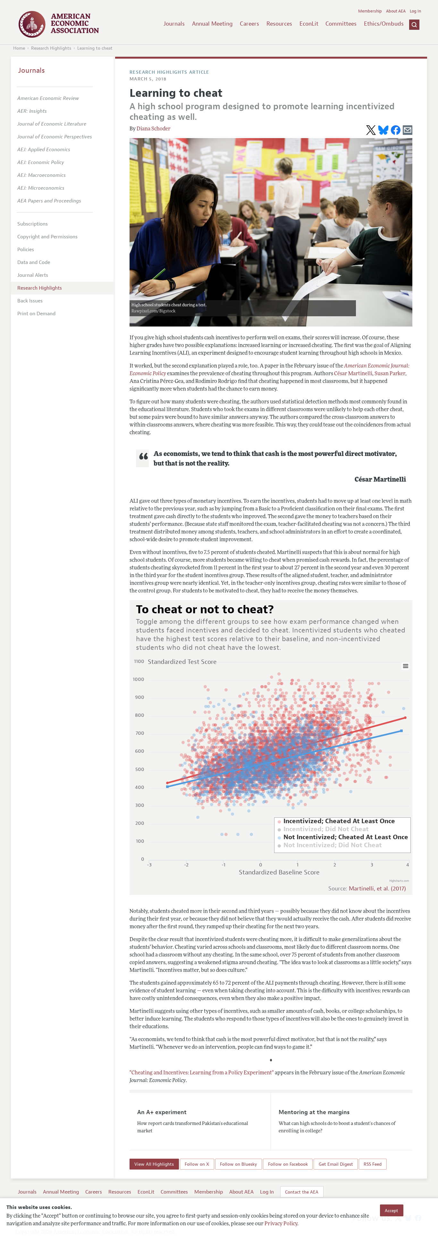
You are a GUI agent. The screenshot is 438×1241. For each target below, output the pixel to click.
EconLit (308, 23)
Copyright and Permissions (47, 237)
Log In (415, 11)
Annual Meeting (212, 23)
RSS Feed (373, 1164)
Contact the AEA (301, 1192)
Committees (341, 23)
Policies (25, 249)
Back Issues (30, 301)
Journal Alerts (32, 275)
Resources (279, 23)
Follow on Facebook (288, 1164)
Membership (370, 11)
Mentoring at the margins (314, 1112)
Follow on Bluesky (238, 1164)
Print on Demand (36, 313)
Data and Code (33, 262)
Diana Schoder (154, 129)
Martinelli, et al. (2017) (377, 888)
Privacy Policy (281, 1224)
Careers (249, 23)
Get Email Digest (336, 1164)
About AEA (396, 11)
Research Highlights (51, 48)
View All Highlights (154, 1164)
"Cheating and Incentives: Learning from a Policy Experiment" (202, 1073)
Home (19, 48)
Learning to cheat (95, 48)
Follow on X (197, 1164)
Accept (391, 1210)
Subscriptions (32, 224)
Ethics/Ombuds (384, 23)
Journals (174, 23)
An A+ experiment (162, 1112)
